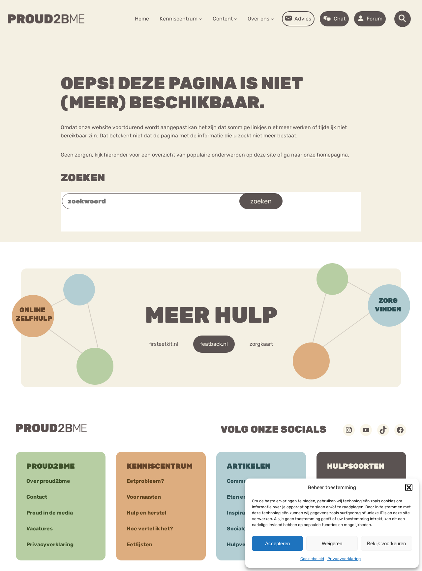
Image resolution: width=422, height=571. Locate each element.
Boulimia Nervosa (94, 232)
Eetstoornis (154, 232)
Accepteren (277, 543)
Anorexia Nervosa (209, 232)
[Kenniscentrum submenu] (200, 18)
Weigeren (332, 543)
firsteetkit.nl (163, 344)
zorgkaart (261, 344)
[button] (409, 487)
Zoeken (83, 177)
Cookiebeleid (312, 558)
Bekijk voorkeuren (386, 543)
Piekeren (302, 232)
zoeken (261, 201)
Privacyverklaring (344, 558)
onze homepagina (326, 155)
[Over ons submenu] (272, 18)
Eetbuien (261, 232)
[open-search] (402, 19)
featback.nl (214, 344)
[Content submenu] (235, 18)
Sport (339, 232)
